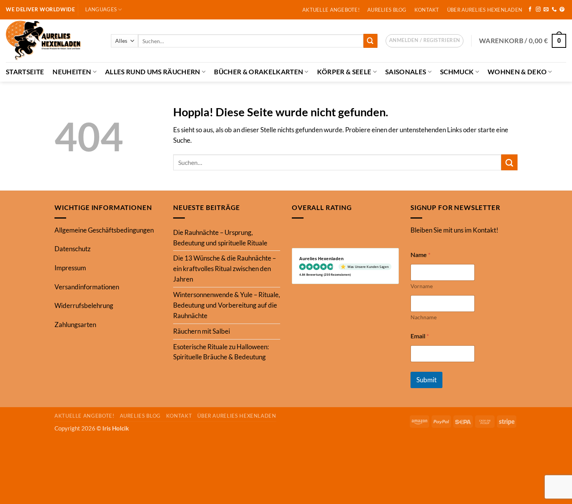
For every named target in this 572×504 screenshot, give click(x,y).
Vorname (422, 286)
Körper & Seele (344, 72)
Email (420, 336)
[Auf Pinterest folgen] (562, 9)
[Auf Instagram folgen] (538, 9)
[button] (424, 40)
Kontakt (426, 10)
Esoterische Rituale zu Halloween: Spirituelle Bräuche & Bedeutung (221, 352)
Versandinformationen (86, 287)
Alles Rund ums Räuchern (152, 72)
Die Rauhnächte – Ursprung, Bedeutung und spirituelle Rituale (220, 237)
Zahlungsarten (75, 324)
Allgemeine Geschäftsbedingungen (104, 230)
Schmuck (457, 72)
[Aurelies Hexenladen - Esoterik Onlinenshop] (52, 40)
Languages (101, 9)
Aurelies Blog (387, 10)
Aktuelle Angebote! (331, 10)
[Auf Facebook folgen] (530, 9)
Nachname (424, 317)
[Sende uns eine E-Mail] (546, 9)
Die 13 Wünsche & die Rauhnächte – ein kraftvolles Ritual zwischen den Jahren (224, 268)
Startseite (25, 72)
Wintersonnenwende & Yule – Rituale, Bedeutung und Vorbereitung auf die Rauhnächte (226, 305)
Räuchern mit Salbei (201, 331)
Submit (426, 380)
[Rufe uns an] (554, 9)
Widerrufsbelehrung (83, 305)
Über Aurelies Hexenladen (484, 10)
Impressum (70, 268)
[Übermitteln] (370, 40)
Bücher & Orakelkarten (258, 72)
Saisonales (405, 72)
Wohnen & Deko (517, 72)
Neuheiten (72, 72)
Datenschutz (72, 249)
